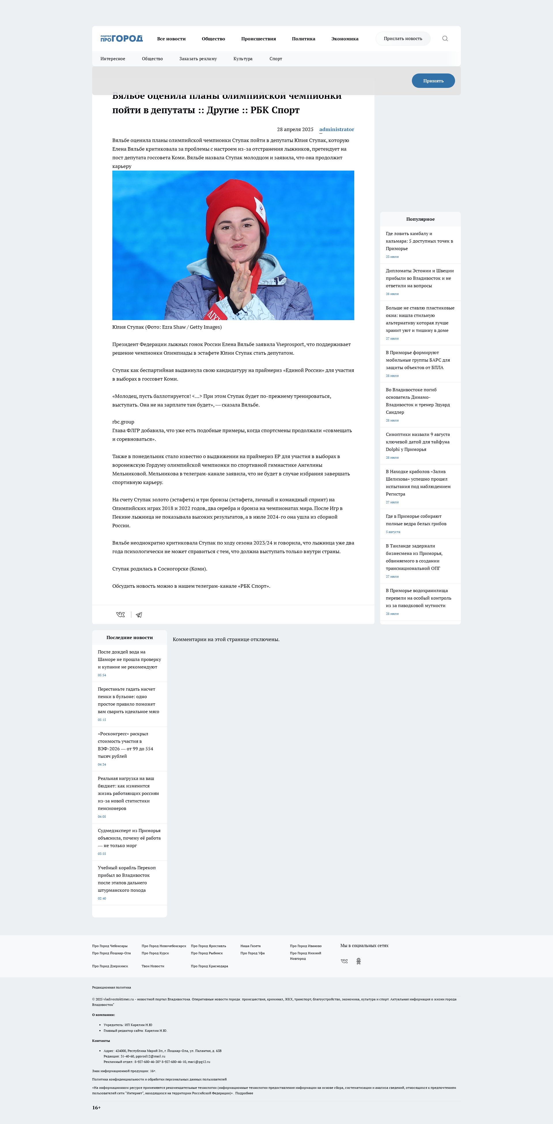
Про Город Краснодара (209, 966)
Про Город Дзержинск (110, 966)
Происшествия (258, 38)
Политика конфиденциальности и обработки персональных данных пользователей (159, 1079)
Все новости (171, 38)
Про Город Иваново (306, 946)
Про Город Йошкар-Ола (111, 953)
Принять (433, 81)
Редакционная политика (111, 987)
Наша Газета (250, 946)
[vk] (121, 615)
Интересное (113, 58)
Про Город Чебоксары (110, 946)
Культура (243, 58)
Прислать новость (403, 38)
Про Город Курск (155, 953)
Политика (303, 38)
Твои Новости (153, 966)
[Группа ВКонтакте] (344, 961)
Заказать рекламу (198, 58)
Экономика (345, 38)
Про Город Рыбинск (207, 953)
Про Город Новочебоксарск (164, 946)
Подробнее (244, 1093)
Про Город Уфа (252, 953)
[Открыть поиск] (445, 38)
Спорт (276, 58)
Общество (213, 38)
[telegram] (141, 615)
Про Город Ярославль (208, 946)
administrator (336, 129)
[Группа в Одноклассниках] (358, 961)
